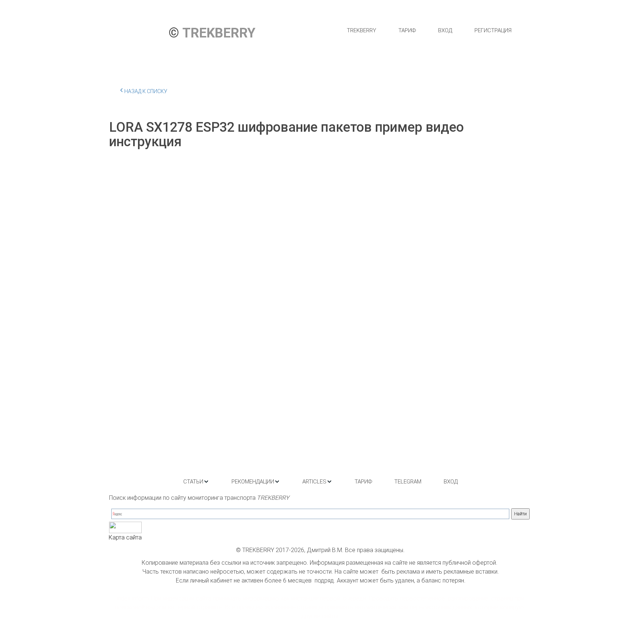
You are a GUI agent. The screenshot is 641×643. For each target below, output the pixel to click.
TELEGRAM (407, 481)
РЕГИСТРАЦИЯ (493, 30)
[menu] (429, 30)
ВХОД (445, 30)
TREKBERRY (361, 30)
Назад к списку (145, 91)
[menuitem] (361, 30)
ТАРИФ (407, 30)
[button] (196, 481)
